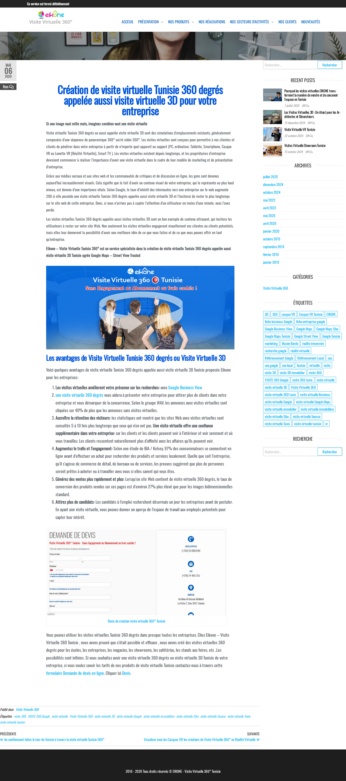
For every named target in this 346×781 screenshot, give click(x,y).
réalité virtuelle (300, 350)
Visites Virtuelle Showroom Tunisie (305, 145)
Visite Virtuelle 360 (27, 709)
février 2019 (271, 254)
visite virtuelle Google (129, 716)
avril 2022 (269, 207)
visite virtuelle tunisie (12, 722)
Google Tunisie (331, 336)
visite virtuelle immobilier (281, 409)
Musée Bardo (290, 343)
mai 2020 (269, 215)
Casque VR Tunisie (310, 314)
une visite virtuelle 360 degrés (79, 395)
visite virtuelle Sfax (187, 716)
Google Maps (304, 328)
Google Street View (306, 336)
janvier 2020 (271, 231)
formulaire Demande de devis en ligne (75, 673)
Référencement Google (279, 357)
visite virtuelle (60, 716)
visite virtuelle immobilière (158, 716)
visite (327, 365)
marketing (271, 343)
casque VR (288, 314)
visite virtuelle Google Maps (313, 401)
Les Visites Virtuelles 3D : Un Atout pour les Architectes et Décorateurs (312, 114)
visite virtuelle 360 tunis (280, 394)
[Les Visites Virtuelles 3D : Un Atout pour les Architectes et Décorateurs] (272, 116)
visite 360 (20, 716)
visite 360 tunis (302, 379)
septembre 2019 (273, 246)
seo (330, 357)
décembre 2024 (273, 184)
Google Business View (185, 387)
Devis (126, 673)
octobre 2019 (271, 238)
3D (266, 314)
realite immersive (313, 343)
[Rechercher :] (303, 64)
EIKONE (331, 314)
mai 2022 (269, 199)
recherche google (275, 350)
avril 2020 (269, 223)
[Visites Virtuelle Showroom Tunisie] (272, 149)
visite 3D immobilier (292, 372)
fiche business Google (278, 321)
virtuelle (314, 365)
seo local (287, 365)
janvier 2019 (271, 262)
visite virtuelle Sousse (212, 716)
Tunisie (301, 365)
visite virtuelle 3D (104, 716)
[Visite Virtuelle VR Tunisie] (272, 133)
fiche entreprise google (310, 321)
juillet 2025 (270, 176)
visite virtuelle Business (315, 394)
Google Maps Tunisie (277, 336)
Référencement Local (310, 357)
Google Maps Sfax (327, 328)
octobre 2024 (271, 192)
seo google (271, 365)
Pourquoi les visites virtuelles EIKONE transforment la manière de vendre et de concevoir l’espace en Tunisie (311, 95)
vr (326, 423)
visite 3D (270, 372)
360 (275, 314)
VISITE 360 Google (39, 716)
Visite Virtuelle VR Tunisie (299, 129)
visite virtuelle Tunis (238, 716)
